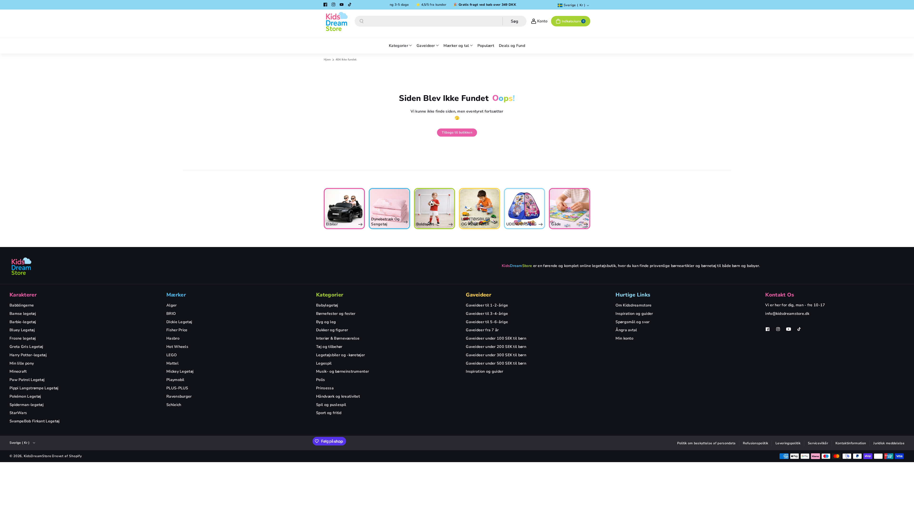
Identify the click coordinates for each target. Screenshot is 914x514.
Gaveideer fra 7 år (482, 330)
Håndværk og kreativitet (338, 396)
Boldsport (380, 224)
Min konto (624, 338)
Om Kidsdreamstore (633, 305)
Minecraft (18, 371)
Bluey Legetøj (22, 330)
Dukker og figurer (332, 330)
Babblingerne (22, 305)
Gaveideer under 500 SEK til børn (496, 363)
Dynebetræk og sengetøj (340, 222)
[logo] (21, 266)
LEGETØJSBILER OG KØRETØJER (430, 222)
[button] (570, 21)
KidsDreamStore (37, 456)
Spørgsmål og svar (633, 322)
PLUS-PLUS (177, 388)
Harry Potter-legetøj (28, 355)
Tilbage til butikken (457, 132)
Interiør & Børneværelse (337, 338)
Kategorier (329, 294)
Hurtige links (633, 294)
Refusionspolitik (755, 443)
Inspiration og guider (484, 371)
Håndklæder (562, 224)
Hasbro (172, 338)
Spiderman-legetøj (27, 404)
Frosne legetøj (23, 338)
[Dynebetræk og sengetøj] (344, 208)
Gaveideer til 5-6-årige (487, 322)
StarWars (18, 412)
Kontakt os (779, 294)
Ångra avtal (626, 330)
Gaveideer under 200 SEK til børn (496, 346)
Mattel (172, 363)
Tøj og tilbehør (329, 346)
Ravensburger (179, 396)
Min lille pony (22, 363)
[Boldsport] (389, 208)
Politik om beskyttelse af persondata (706, 443)
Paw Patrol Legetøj (27, 379)
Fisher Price (177, 330)
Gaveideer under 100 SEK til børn (496, 338)
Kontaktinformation (850, 443)
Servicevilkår (818, 443)
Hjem (327, 59)
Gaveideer (478, 294)
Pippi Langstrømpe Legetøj (34, 388)
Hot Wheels (177, 346)
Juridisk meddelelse (888, 443)
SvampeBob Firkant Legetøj (35, 421)
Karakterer (23, 294)
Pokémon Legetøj (25, 396)
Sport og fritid (329, 412)
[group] (344, 208)
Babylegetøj (327, 305)
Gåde (511, 224)
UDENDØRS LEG (476, 224)
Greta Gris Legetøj (26, 346)
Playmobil (175, 379)
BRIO (171, 313)
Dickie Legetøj (179, 322)
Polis (320, 379)
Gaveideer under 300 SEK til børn (496, 355)
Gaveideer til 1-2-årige (487, 305)
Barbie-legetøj (23, 322)
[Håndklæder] (569, 208)
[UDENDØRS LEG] (479, 208)
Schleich (173, 404)
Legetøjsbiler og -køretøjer (340, 355)
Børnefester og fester (335, 313)
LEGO (171, 355)
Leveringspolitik (787, 443)
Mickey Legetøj (180, 371)
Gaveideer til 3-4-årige (487, 313)
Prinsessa (325, 388)
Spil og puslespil (331, 404)
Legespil (324, 363)
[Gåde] (524, 208)
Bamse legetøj (23, 313)
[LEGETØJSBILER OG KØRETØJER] (434, 208)
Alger (171, 305)
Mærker (176, 294)
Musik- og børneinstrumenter (342, 371)
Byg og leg (326, 322)
